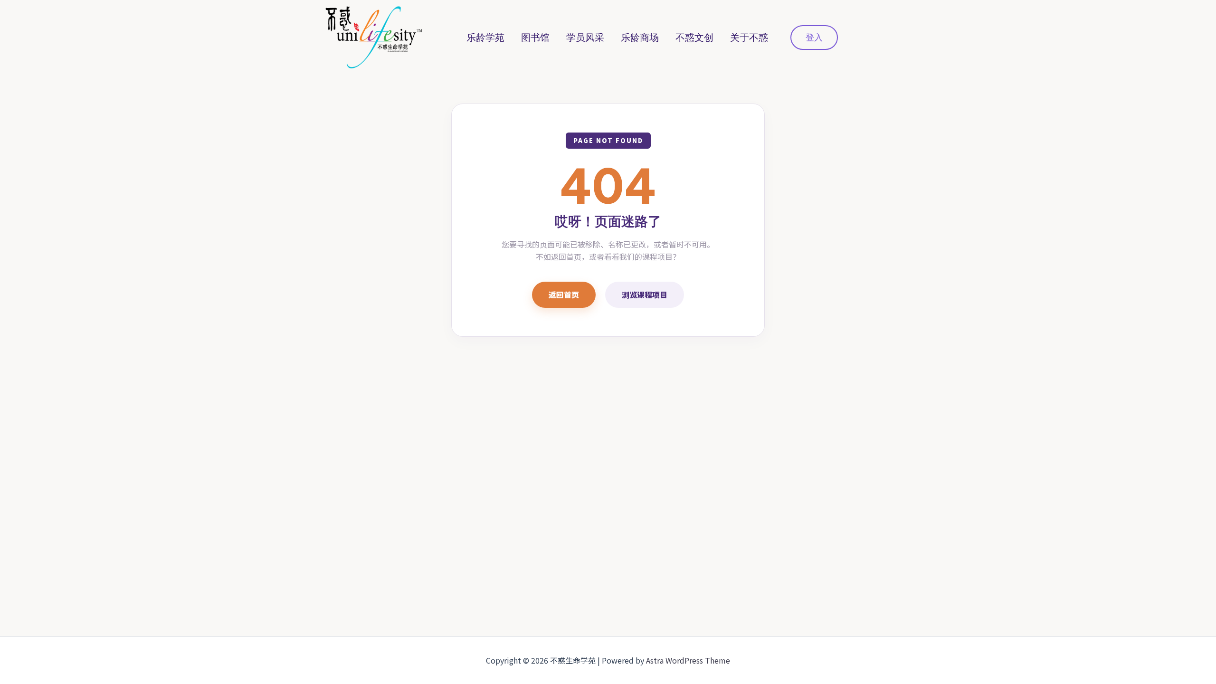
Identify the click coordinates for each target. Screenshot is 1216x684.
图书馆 (535, 37)
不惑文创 (694, 37)
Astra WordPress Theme (688, 660)
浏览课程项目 (644, 294)
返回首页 (564, 294)
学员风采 (585, 37)
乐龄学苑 (485, 37)
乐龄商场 (640, 37)
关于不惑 (749, 37)
